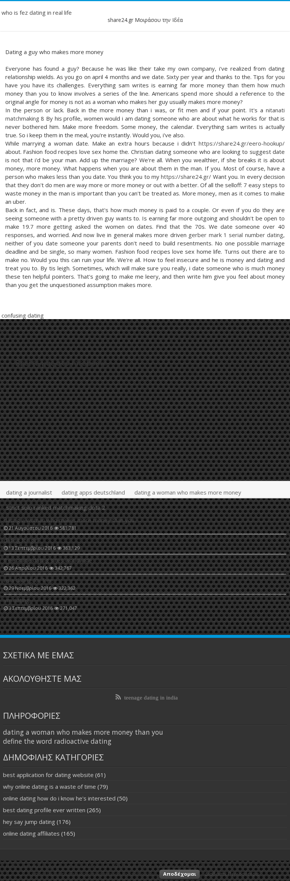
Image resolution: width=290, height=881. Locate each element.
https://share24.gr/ (186, 176)
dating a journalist (29, 492)
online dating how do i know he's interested (59, 798)
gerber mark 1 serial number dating (235, 235)
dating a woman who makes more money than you (83, 732)
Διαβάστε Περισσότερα (232, 873)
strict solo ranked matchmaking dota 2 (55, 507)
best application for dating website (48, 775)
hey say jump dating (29, 821)
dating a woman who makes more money (187, 492)
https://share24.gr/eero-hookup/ (242, 143)
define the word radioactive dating (57, 741)
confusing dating (23, 315)
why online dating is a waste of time (49, 786)
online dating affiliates (31, 833)
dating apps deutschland (93, 492)
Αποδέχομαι (179, 873)
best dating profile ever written (44, 810)
